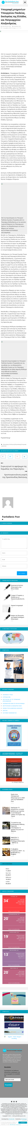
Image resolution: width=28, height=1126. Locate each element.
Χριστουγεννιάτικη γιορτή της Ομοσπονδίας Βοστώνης (14, 475)
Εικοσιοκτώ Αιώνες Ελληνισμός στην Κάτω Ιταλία (17, 587)
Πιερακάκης (17, 444)
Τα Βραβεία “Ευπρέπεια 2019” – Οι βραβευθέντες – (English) (18, 851)
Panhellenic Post (17, 26)
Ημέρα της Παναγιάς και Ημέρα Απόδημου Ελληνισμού (17, 617)
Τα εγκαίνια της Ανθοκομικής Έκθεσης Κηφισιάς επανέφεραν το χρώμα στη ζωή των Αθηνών (17, 827)
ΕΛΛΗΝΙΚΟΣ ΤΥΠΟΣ (8, 694)
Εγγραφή (8, 1085)
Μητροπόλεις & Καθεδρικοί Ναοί (12, 706)
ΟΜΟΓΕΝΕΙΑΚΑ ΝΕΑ (6, 26)
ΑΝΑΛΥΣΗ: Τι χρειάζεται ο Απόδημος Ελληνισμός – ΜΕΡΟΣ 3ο (18, 840)
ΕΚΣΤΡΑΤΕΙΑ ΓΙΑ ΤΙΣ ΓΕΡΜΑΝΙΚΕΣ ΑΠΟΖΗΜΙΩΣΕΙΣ (11, 700)
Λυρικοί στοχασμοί (17, 605)
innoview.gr (24, 1119)
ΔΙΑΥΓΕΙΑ (5, 710)
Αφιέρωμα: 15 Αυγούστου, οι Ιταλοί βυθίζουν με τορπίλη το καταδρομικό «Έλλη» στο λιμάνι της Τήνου (18, 812)
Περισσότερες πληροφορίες (15, 1124)
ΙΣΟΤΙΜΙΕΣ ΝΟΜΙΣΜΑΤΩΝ (9, 713)
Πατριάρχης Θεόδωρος (9, 444)
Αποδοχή (23, 1122)
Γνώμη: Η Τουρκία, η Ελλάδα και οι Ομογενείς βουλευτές (17, 597)
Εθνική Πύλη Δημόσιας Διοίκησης (12, 708)
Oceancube (11, 1119)
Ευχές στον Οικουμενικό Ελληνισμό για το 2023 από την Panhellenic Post (18, 797)
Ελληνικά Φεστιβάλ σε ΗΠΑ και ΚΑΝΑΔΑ (13, 703)
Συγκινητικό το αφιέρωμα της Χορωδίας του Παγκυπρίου (14, 467)
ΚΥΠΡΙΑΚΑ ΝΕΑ (6, 697)
